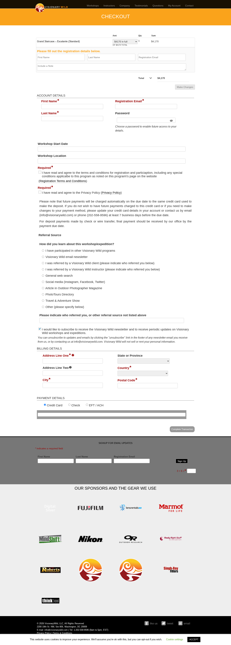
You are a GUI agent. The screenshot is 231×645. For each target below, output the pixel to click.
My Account (174, 5)
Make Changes (185, 87)
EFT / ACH (96, 405)
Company (125, 5)
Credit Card (54, 405)
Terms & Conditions (62, 633)
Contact (189, 5)
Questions (158, 5)
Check (75, 405)
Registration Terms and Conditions (63, 181)
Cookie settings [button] (174, 639)
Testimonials (141, 5)
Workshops (93, 5)
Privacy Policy (111, 192)
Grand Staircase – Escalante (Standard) (58, 41)
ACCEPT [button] (193, 639)
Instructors (109, 5)
